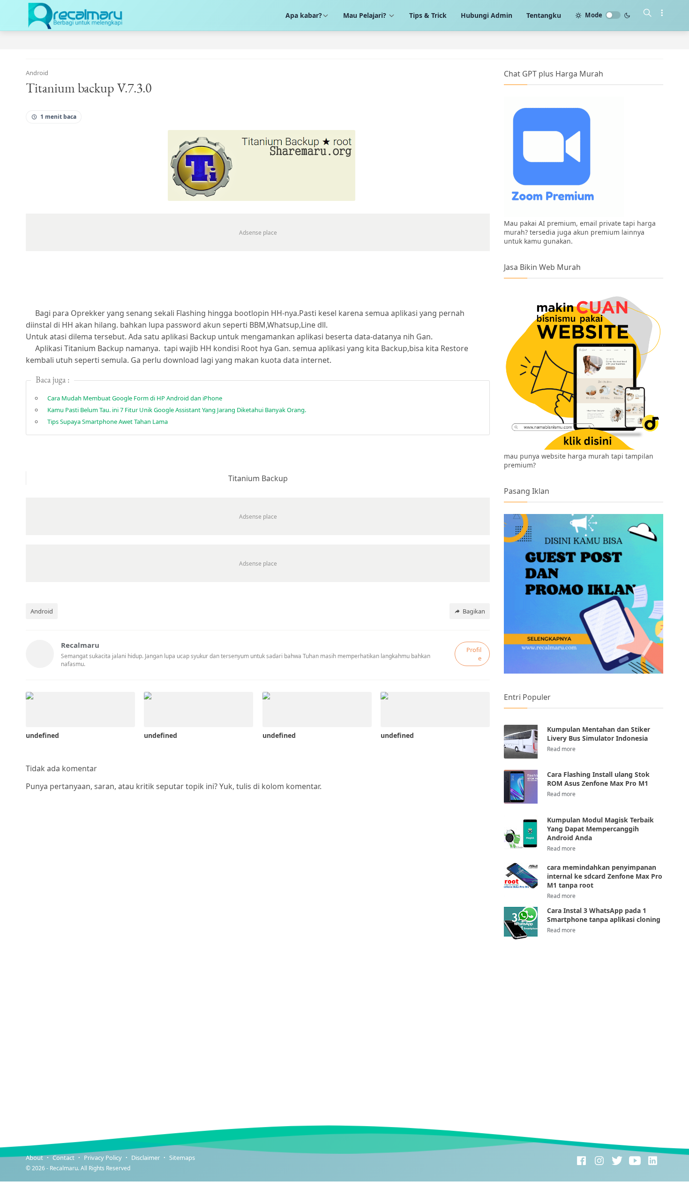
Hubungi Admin (486, 15)
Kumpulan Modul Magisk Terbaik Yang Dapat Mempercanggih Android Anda (600, 828)
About (34, 1157)
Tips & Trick (428, 15)
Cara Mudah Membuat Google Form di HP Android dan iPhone (134, 398)
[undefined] (80, 709)
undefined (42, 735)
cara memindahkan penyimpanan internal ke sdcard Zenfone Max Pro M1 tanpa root (604, 876)
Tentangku (543, 15)
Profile (473, 653)
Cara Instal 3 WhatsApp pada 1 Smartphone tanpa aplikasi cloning (603, 915)
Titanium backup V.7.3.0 (88, 87)
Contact (63, 1157)
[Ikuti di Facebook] (581, 1161)
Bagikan (474, 611)
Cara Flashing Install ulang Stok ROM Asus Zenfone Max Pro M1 (598, 779)
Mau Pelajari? (365, 15)
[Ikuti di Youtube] (635, 1161)
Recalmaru (64, 1168)
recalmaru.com (182, 1168)
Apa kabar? (303, 15)
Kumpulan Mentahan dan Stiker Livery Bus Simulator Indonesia (598, 734)
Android (41, 611)
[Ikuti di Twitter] (617, 1161)
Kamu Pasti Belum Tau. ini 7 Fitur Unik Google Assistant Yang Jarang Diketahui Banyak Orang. (176, 410)
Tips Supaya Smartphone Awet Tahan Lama (107, 421)
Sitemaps (182, 1157)
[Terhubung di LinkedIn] (653, 1161)
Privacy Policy (103, 1157)
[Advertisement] (583, 1024)
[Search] (647, 14)
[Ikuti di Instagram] (599, 1161)
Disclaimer (145, 1157)
